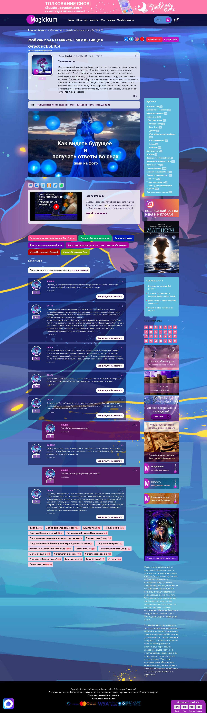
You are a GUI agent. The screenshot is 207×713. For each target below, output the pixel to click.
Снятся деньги (73, 559)
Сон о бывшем (95, 559)
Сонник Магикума (123, 238)
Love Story (155, 127)
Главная (32, 30)
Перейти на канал (96, 213)
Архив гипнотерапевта (158, 110)
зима (63, 105)
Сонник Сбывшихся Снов (75, 252)
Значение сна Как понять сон (62, 528)
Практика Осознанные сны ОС (46, 533)
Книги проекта (154, 151)
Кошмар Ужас (92, 528)
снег (89, 105)
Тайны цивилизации (156, 182)
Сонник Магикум (156, 168)
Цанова (51, 445)
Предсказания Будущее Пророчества (87, 533)
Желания (36, 528)
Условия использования (103, 698)
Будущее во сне (156, 120)
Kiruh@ (68, 56)
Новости (151, 154)
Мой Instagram (125, 20)
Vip (103, 20)
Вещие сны (153, 117)
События (155, 147)
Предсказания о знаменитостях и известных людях (56, 538)
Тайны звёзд (153, 179)
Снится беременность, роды (115, 549)
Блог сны (41, 30)
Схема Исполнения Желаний (44, 252)
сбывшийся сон (47, 105)
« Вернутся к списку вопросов (40, 51)
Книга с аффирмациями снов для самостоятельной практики (97, 245)
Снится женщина (40, 554)
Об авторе (82, 20)
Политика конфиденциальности (104, 695)
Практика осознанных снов (160, 161)
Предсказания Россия (98, 538)
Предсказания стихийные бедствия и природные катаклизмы (61, 543)
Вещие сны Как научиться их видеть (160, 309)
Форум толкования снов (158, 192)
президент (103, 105)
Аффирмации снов (156, 113)
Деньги (154, 131)
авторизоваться (80, 270)
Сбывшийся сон (86, 549)
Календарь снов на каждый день (46, 245)
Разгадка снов (156, 124)
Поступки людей (158, 141)
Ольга (50, 306)
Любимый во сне (114, 528)
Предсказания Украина (109, 543)
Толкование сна (41, 564)
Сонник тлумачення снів (158, 175)
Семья (153, 144)
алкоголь (77, 105)
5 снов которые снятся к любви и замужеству (162, 302)
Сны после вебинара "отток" (45, 559)
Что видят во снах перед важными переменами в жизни (161, 294)
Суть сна (114, 559)
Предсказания (154, 165)
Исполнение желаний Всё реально (159, 287)
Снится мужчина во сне (67, 554)
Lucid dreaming (154, 106)
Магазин (94, 20)
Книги (71, 20)
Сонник (111, 20)
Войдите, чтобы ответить (110, 296)
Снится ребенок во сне (98, 554)
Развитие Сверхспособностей (95, 238)
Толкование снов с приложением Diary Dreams (52, 238)
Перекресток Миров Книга (159, 158)
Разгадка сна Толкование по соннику (50, 549)
